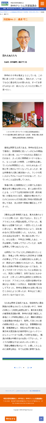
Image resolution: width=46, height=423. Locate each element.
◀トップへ (18, 368)
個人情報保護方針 (35, 391)
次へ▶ (29, 368)
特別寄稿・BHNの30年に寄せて (32, 12)
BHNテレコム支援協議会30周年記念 (13, 12)
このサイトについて (22, 391)
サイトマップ (10, 391)
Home (1, 12)
